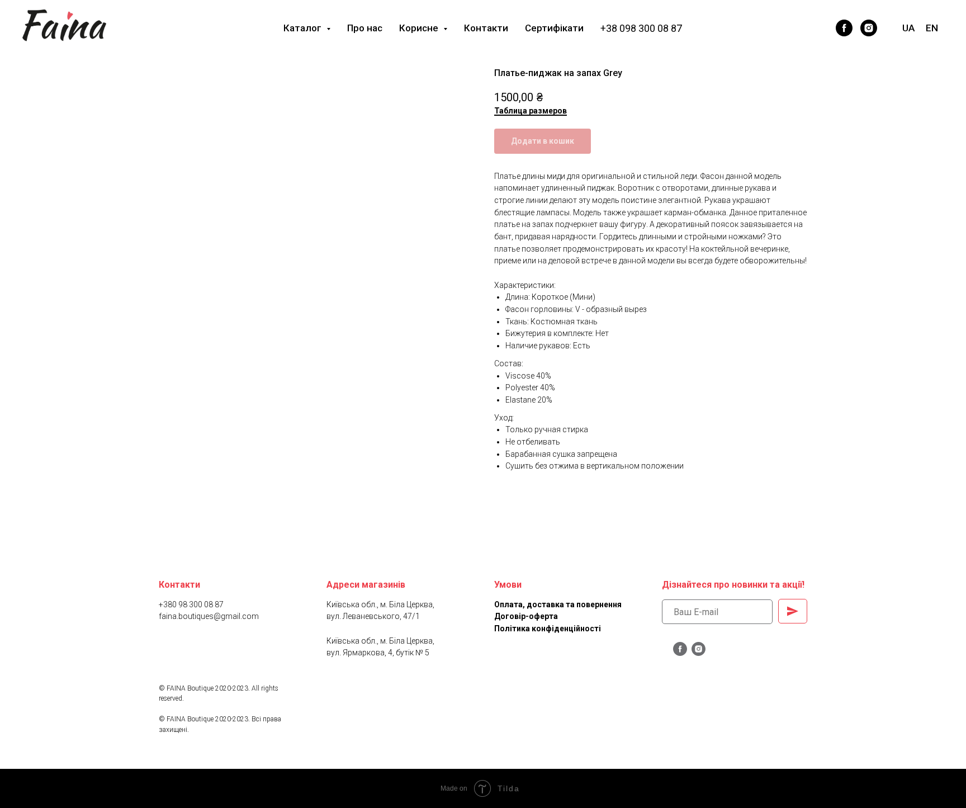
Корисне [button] (420, 28)
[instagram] (868, 28)
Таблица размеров (530, 110)
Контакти (486, 28)
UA (908, 28)
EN (932, 28)
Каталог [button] (303, 28)
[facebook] (844, 28)
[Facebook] (797, 28)
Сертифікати (554, 28)
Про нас (364, 28)
